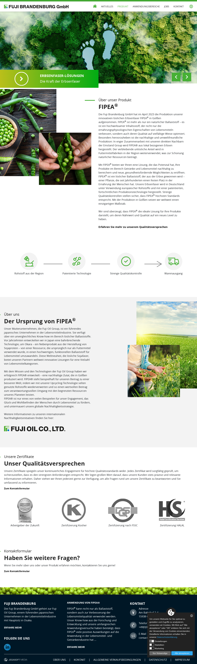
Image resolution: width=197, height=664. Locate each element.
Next (187, 77)
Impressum (182, 659)
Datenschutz (158, 659)
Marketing (159, 648)
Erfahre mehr (13, 627)
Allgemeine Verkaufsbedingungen (117, 659)
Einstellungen (161, 641)
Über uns (59, 659)
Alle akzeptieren (182, 653)
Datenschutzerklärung (167, 637)
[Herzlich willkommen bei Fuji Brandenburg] (36, 6)
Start (95, 5)
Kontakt (178, 6)
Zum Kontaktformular (17, 488)
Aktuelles (107, 6)
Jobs (166, 6)
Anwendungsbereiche (146, 6)
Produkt (123, 6)
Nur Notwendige (160, 653)
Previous (176, 77)
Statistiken (159, 645)
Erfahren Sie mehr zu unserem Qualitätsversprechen (133, 227)
